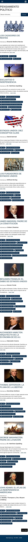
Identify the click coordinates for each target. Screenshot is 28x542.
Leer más (12, 52)
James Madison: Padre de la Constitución (13, 222)
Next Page (24, 530)
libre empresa (19, 358)
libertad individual (5, 152)
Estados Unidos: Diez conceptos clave (11, 131)
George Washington (6, 458)
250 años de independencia (13, 96)
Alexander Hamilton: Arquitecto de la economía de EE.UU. (11, 334)
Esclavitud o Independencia (8, 81)
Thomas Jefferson (18, 416)
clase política (4, 56)
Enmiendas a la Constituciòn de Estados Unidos (11, 104)
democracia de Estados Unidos (8, 303)
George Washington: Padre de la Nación (11, 438)
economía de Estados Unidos (20, 356)
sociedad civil (15, 152)
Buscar (24, 14)
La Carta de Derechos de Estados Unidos (10, 252)
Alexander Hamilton (6, 356)
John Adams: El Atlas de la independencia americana (13, 490)
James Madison (20, 250)
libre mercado (5, 361)
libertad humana (5, 109)
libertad (18, 195)
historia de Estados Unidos (15, 107)
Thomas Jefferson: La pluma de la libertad (12, 386)
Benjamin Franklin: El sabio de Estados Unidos (13, 280)
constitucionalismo (22, 242)
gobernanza (17, 58)
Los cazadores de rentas (10, 36)
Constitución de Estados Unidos (8, 99)
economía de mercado (6, 58)
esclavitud (4, 107)
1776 (3, 96)
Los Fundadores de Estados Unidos (10, 175)
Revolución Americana (18, 200)
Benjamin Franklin (5, 298)
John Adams (19, 518)
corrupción (13, 56)
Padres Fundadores (16, 109)
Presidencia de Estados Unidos (20, 255)
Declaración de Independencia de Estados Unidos (12, 101)
